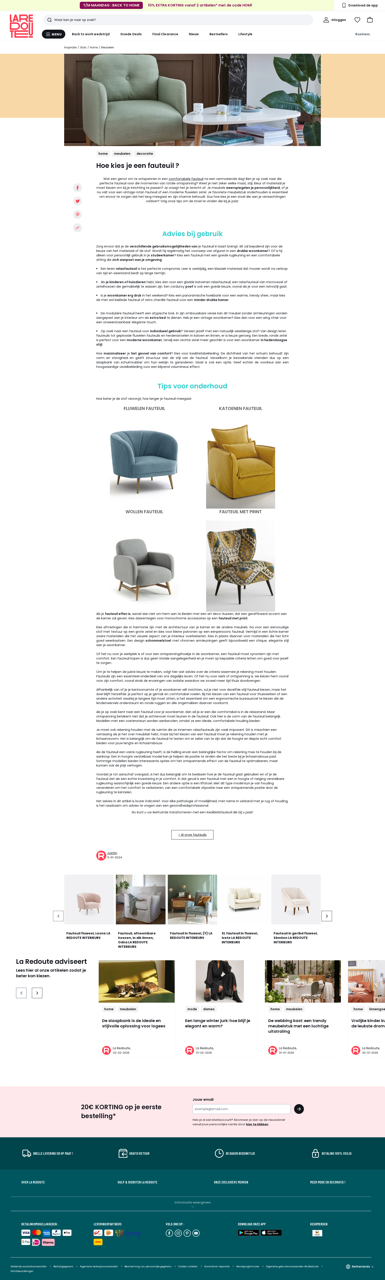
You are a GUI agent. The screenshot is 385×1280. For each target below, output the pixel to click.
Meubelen (107, 47)
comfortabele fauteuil (186, 179)
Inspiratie (70, 47)
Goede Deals (131, 34)
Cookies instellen (188, 1266)
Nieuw (194, 34)
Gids (83, 47)
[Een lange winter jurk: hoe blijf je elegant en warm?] (220, 981)
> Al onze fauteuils (192, 835)
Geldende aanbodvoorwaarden (29, 1266)
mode (192, 1009)
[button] (370, 19)
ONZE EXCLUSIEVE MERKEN (231, 1182)
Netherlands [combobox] (361, 1266)
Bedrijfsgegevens (63, 1266)
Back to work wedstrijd (91, 34)
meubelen (122, 153)
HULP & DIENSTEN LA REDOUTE (137, 1182)
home (103, 153)
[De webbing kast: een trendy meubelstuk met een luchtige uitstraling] (303, 981)
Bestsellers (218, 34)
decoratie (145, 153)
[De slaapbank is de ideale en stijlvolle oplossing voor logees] (137, 981)
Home (94, 47)
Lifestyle (245, 34)
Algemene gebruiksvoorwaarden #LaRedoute (292, 1266)
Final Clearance (165, 34)
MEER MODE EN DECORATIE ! (327, 1182)
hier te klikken (257, 1124)
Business (362, 34)
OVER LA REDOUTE (33, 1182)
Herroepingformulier (248, 1266)
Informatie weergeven (192, 1202)
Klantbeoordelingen (22, 1271)
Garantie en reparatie (217, 1266)
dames (209, 1009)
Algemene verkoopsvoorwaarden (99, 1266)
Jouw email (202, 1099)
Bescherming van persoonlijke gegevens (148, 1266)
